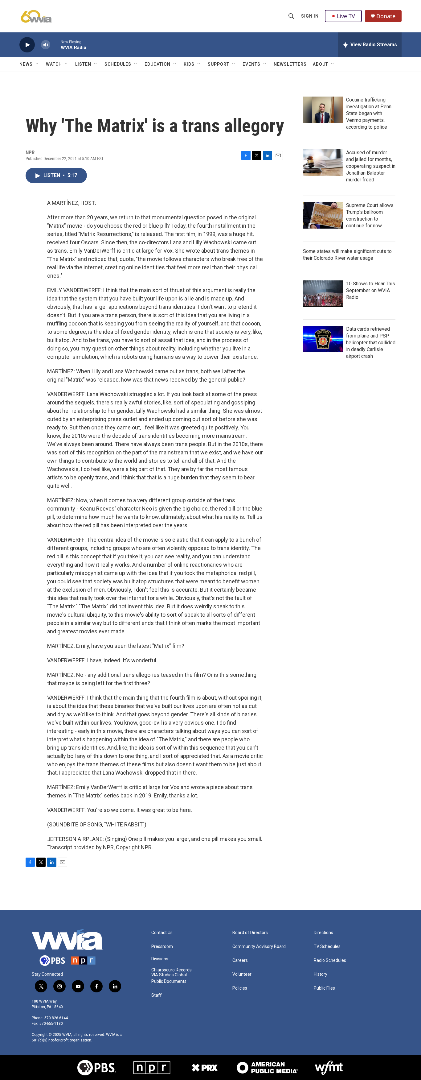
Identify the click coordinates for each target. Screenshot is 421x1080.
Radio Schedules (330, 960)
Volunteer (241, 974)
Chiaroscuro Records (171, 970)
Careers (240, 960)
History (320, 974)
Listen (83, 64)
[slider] (55, 44)
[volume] (45, 45)
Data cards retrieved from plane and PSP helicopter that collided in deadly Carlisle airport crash (370, 342)
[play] (27, 44)
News (26, 64)
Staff (156, 995)
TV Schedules (327, 946)
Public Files (324, 988)
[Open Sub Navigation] (37, 64)
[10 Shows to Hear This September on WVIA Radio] (323, 293)
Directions (323, 932)
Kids (189, 64)
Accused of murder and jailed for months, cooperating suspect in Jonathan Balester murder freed (370, 166)
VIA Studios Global (169, 975)
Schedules (117, 64)
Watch (54, 64)
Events (251, 64)
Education (157, 64)
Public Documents (168, 981)
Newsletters (290, 64)
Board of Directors (250, 932)
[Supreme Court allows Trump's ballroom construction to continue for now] (323, 215)
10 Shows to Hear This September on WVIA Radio (370, 290)
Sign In (310, 16)
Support (218, 64)
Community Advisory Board (259, 946)
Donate (385, 16)
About (320, 64)
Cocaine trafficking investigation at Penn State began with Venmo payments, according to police (368, 113)
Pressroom (162, 946)
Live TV (346, 16)
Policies (239, 988)
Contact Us (162, 932)
